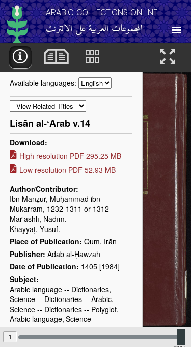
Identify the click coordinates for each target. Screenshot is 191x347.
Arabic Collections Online (102, 12)
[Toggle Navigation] (176, 27)
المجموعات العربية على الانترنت (94, 28)
